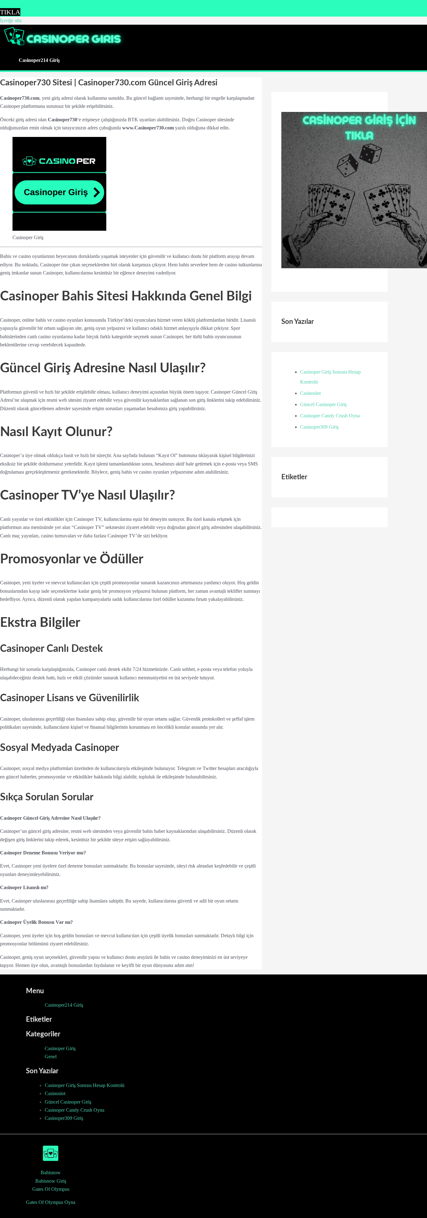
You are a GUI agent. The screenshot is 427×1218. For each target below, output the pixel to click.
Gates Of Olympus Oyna (50, 1202)
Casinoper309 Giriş (319, 427)
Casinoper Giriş (60, 1048)
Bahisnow (51, 1172)
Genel (51, 1056)
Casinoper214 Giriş (39, 60)
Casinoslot (310, 393)
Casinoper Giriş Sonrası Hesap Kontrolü (84, 1085)
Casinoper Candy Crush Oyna (330, 415)
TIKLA (10, 12)
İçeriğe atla (11, 20)
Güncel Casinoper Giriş (323, 404)
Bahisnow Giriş (50, 1181)
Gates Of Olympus (50, 1189)
